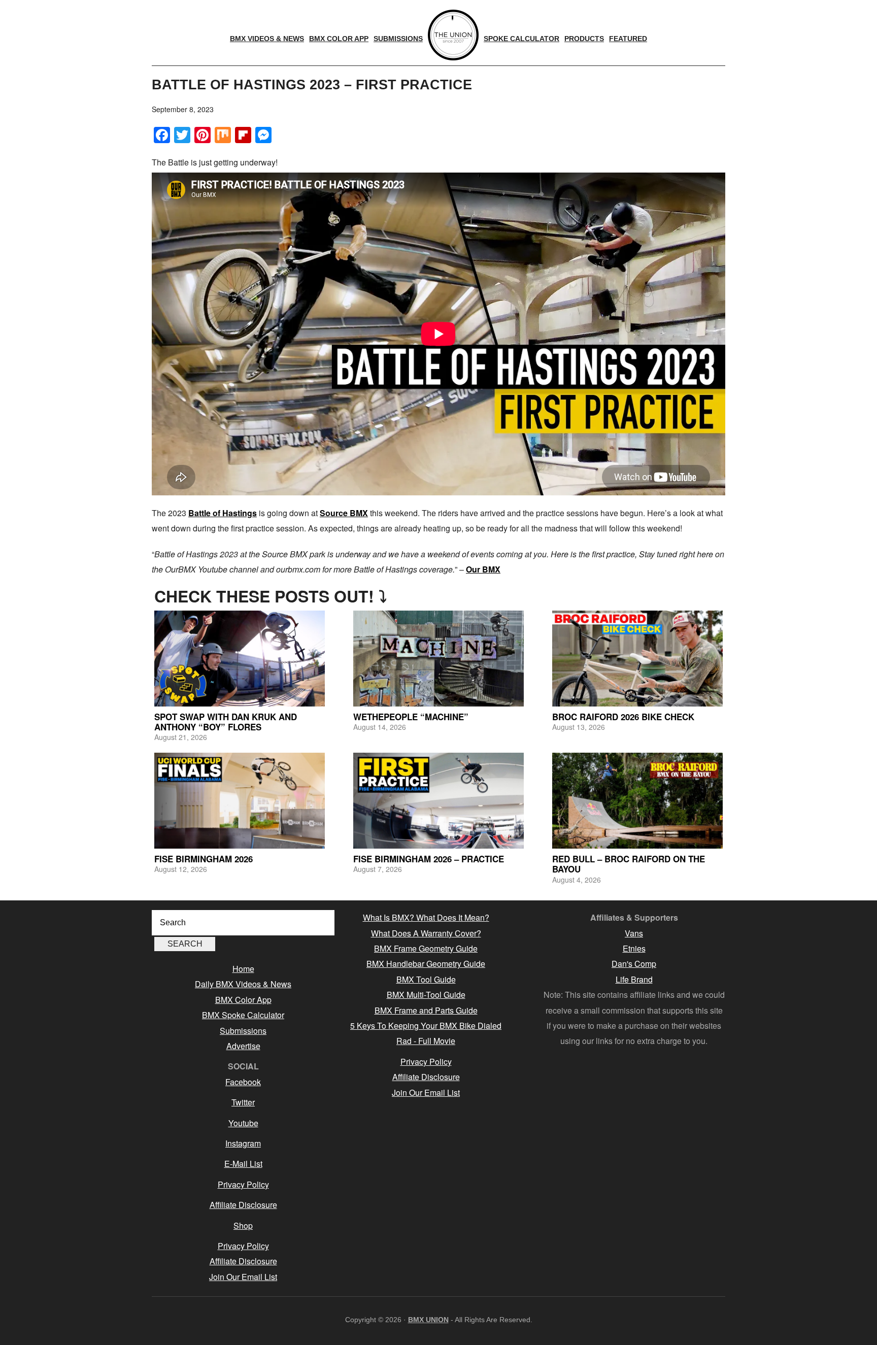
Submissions (243, 1030)
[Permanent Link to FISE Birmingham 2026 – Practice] (438, 801)
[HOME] (453, 35)
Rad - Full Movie (425, 1041)
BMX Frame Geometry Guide (426, 948)
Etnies (634, 948)
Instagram (243, 1143)
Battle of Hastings (222, 513)
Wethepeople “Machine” (410, 717)
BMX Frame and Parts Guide (426, 1010)
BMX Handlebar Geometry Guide (425, 963)
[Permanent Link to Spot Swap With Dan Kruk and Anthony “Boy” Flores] (239, 659)
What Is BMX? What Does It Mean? (426, 917)
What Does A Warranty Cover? (426, 933)
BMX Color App (243, 999)
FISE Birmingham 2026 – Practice (428, 859)
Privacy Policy (243, 1184)
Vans (634, 933)
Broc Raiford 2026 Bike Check (623, 717)
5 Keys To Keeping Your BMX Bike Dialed (425, 1025)
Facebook (243, 1082)
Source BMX (344, 513)
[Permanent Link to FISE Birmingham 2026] (239, 801)
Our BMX (483, 569)
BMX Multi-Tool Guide (426, 994)
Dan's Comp (634, 963)
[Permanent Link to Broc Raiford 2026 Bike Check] (637, 659)
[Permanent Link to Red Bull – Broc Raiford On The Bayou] (637, 801)
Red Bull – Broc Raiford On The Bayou (628, 864)
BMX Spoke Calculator (243, 1015)
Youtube (243, 1123)
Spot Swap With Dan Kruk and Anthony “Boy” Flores (225, 722)
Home (243, 968)
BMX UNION (428, 1320)
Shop (243, 1225)
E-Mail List (243, 1163)
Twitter (243, 1102)
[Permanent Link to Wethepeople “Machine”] (438, 659)
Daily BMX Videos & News (243, 984)
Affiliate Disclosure (243, 1204)
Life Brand (634, 979)
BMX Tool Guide (426, 979)
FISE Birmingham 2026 (203, 859)
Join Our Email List (243, 1277)
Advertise (243, 1046)
